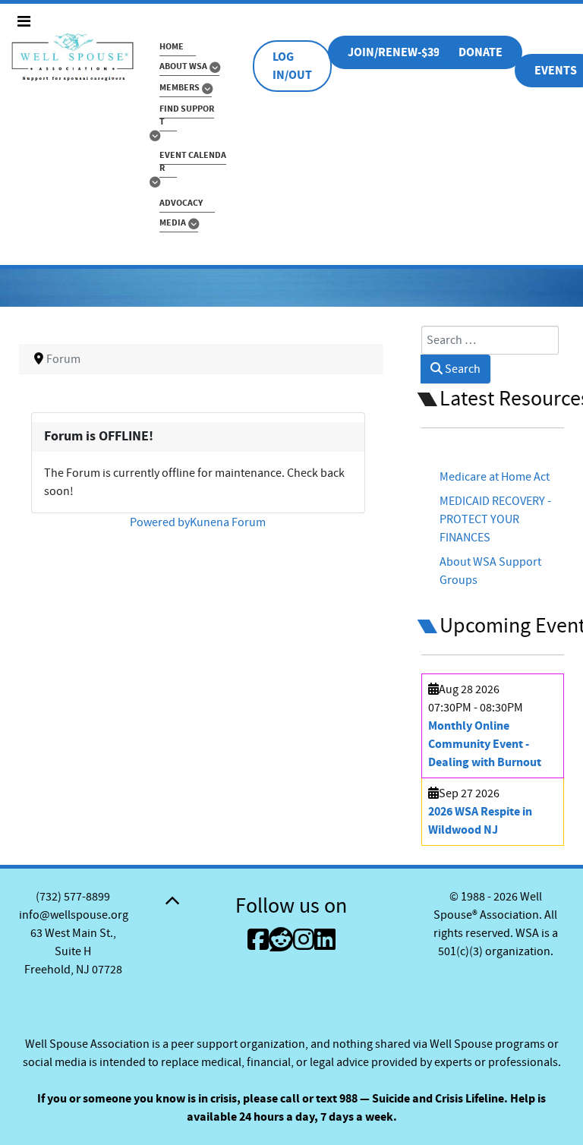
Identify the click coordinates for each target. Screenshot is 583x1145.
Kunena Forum (228, 522)
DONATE (481, 52)
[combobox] (490, 340)
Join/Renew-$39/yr (402, 52)
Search (462, 369)
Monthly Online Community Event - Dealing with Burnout (484, 744)
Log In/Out (292, 66)
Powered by (160, 522)
